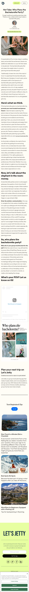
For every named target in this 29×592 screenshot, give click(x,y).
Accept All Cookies (14, 589)
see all (14, 409)
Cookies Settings (14, 581)
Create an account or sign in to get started (13, 375)
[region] (14, 582)
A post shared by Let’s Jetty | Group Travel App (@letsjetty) (15, 319)
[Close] (27, 573)
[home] (3, 3)
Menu (24, 3)
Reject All (14, 585)
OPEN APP (16, 3)
